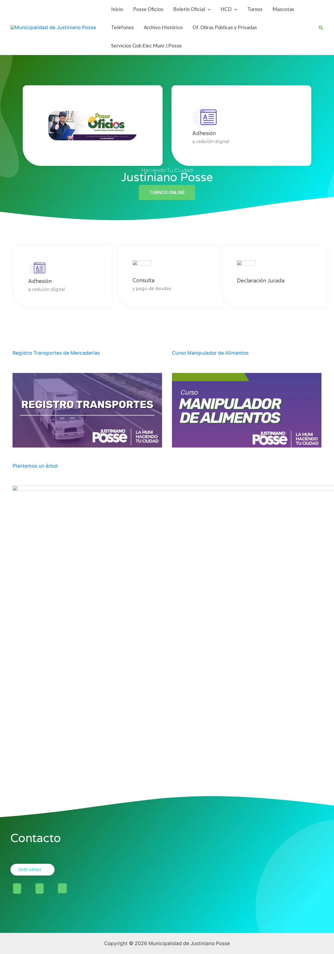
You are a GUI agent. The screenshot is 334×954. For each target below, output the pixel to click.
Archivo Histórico (163, 27)
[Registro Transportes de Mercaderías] (87, 444)
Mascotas (283, 9)
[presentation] (208, 9)
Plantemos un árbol (35, 466)
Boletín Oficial (189, 9)
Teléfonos (122, 27)
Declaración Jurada (260, 281)
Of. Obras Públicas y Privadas (225, 27)
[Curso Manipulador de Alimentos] (246, 444)
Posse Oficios (148, 9)
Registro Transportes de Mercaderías (56, 353)
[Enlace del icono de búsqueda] (321, 28)
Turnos (255, 9)
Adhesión (204, 133)
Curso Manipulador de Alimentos (210, 353)
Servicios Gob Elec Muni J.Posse (146, 46)
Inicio (117, 9)
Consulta (143, 280)
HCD (226, 9)
